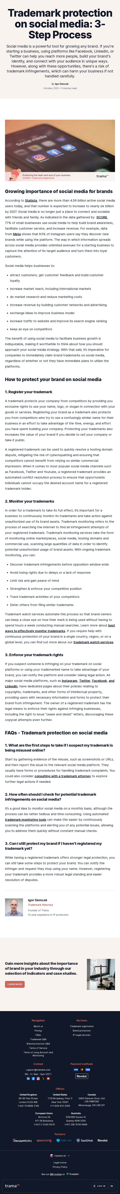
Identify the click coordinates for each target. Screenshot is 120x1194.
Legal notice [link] (60, 1162)
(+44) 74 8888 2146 (28, 1105)
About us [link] (38, 1026)
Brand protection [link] (82, 1030)
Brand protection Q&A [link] (38, 1043)
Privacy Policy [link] (60, 1167)
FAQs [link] (38, 1035)
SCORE (101, 217)
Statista (31, 200)
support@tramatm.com (38, 1069)
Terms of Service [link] (38, 1048)
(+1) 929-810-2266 (60, 1105)
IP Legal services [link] (81, 1035)
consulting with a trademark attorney (63, 776)
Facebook (99, 681)
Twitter (84, 681)
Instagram (69, 681)
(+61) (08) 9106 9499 (76, 1124)
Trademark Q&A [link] (38, 1039)
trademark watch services (93, 642)
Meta (17, 234)
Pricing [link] (38, 1030)
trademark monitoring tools (25, 819)
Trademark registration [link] (82, 1026)
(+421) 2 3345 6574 (44, 1124)
